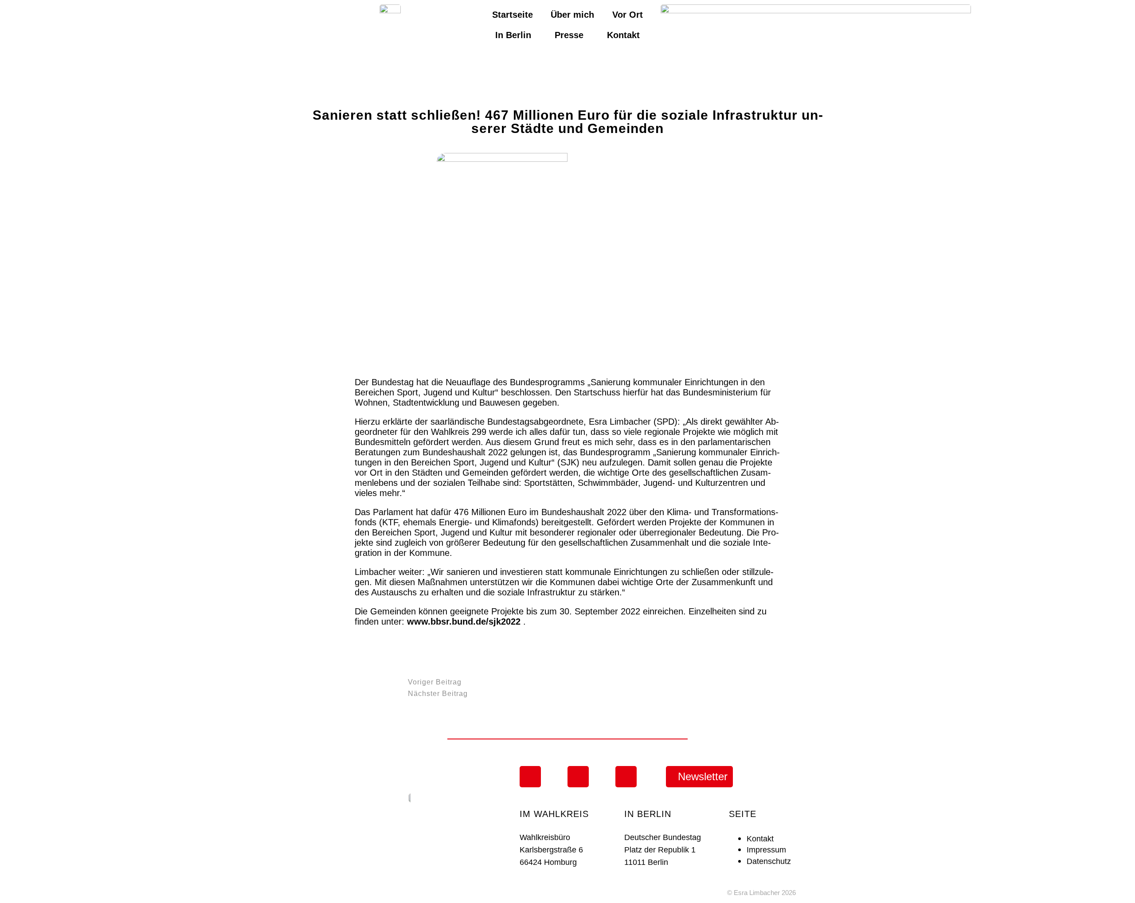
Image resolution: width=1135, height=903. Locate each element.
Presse (569, 35)
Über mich (572, 15)
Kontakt (623, 35)
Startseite (512, 15)
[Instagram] (530, 776)
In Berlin (513, 35)
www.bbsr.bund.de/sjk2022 (464, 621)
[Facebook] (578, 776)
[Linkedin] (626, 776)
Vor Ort (627, 15)
